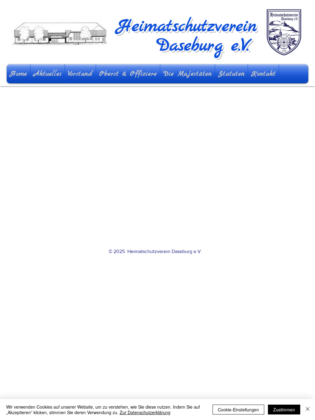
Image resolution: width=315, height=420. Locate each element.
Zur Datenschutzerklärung (145, 412)
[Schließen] (307, 409)
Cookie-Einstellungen (238, 409)
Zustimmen (284, 409)
